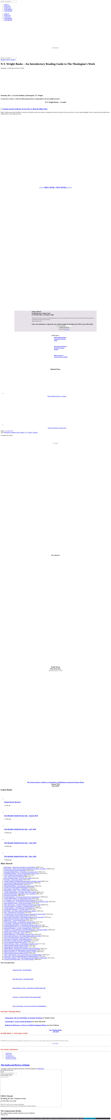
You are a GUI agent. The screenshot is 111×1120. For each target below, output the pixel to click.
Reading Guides (5, 59)
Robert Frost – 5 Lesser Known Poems (14, 920)
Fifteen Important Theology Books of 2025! (16, 947)
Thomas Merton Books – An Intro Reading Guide (17, 898)
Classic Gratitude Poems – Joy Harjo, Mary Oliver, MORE (20, 892)
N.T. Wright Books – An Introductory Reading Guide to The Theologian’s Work (26, 901)
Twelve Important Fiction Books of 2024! (15, 875)
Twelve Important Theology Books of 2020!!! (16, 937)
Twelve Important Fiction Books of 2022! (15, 942)
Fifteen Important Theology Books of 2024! (16, 953)
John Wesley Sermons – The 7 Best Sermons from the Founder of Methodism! (25, 958)
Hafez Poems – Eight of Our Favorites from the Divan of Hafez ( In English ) (25, 868)
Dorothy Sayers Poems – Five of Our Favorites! (17, 931)
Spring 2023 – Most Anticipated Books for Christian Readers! (21, 956)
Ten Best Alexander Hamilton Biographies (15, 887)
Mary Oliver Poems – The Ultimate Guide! (23, 979)
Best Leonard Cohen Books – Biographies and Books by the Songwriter (24, 917)
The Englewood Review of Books (15, 1065)
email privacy (67, 329)
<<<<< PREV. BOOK (47, 187)
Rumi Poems (9, 1053)
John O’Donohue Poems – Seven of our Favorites (17, 878)
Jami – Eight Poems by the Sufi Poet (14, 912)
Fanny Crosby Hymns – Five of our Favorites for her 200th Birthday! (23, 954)
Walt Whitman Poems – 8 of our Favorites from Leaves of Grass (21, 873)
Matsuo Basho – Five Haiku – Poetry (14, 933)
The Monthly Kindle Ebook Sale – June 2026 (20, 843)
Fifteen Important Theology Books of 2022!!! (16, 919)
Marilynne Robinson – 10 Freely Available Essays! (18, 928)
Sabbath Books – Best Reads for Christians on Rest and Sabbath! (22, 948)
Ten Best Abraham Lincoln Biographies (15, 870)
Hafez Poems (9, 1054)
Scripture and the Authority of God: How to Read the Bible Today (24, 109)
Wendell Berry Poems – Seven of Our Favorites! (17, 890)
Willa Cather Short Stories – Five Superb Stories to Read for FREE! (22, 936)
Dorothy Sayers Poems (11, 1058)
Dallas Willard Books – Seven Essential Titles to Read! (19, 886)
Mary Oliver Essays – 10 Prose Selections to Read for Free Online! (22, 904)
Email (2, 1072)
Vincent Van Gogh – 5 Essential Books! (22, 970)
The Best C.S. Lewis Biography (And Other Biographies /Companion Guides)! (26, 929)
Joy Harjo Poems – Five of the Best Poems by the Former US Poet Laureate (25, 914)
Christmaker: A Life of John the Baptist (18, 1021)
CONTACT (7, 8)
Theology (35, 432)
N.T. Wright (28, 432)
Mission (22, 432)
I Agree (86, 1118)
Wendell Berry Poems (11, 1057)
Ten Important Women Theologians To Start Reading (18, 883)
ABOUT (6, 4)
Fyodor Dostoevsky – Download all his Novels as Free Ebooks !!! (22, 897)
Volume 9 (13, 59)
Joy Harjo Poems (10, 1056)
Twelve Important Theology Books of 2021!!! (16, 915)
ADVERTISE (8, 11)
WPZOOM (41, 1068)
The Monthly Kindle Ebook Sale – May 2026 (20, 856)
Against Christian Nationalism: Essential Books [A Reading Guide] (22, 881)
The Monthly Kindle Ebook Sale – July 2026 (20, 829)
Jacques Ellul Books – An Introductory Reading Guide (19, 934)
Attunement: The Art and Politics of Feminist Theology (23, 1018)
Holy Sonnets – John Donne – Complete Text (16, 889)
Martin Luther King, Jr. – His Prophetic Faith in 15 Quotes (20, 951)
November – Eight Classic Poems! (13, 879)
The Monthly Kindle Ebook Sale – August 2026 (21, 816)
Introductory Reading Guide (11, 432)
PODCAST (7, 6)
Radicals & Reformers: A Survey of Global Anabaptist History (26, 1025)
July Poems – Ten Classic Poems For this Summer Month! (20, 911)
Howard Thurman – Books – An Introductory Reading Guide (21, 944)
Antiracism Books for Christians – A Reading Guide (18, 906)
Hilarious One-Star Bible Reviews (13, 884)
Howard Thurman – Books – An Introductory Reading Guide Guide (29, 988)
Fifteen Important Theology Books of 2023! (16, 945)
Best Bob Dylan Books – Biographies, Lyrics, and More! (19, 894)
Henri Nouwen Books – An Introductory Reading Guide (19, 922)
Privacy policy (91, 1118)
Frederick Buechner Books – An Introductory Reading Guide (21, 925)
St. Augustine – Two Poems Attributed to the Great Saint (19, 900)
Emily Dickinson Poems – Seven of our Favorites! (18, 903)
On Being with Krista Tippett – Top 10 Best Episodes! (19, 959)
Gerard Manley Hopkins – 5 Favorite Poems (16, 909)
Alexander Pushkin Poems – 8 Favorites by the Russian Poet (20, 872)
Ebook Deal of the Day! (12, 802)
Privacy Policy (55, 1043)
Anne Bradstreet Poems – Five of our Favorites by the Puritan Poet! (22, 926)
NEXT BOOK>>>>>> (64, 187)
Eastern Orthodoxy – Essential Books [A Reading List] (19, 908)
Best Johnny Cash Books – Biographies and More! (18, 939)
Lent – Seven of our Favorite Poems (14, 876)
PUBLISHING (8, 9)
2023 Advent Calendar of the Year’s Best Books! (17, 940)
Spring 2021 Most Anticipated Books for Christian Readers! (20, 950)
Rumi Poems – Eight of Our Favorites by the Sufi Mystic (19, 867)
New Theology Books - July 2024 (55, 1030)
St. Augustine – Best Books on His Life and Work (18, 923)
